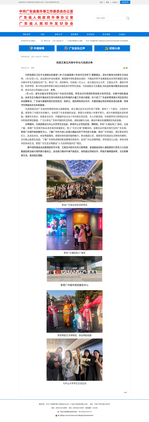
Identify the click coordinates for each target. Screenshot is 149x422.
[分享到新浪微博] (124, 68)
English (122, 34)
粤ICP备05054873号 (85, 412)
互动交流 (90, 34)
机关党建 (106, 34)
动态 (42, 34)
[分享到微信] (127, 68)
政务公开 (58, 34)
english (114, 2)
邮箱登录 (125, 2)
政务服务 (74, 34)
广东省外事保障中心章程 (69, 41)
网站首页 (26, 34)
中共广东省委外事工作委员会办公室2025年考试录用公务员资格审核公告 (103, 41)
